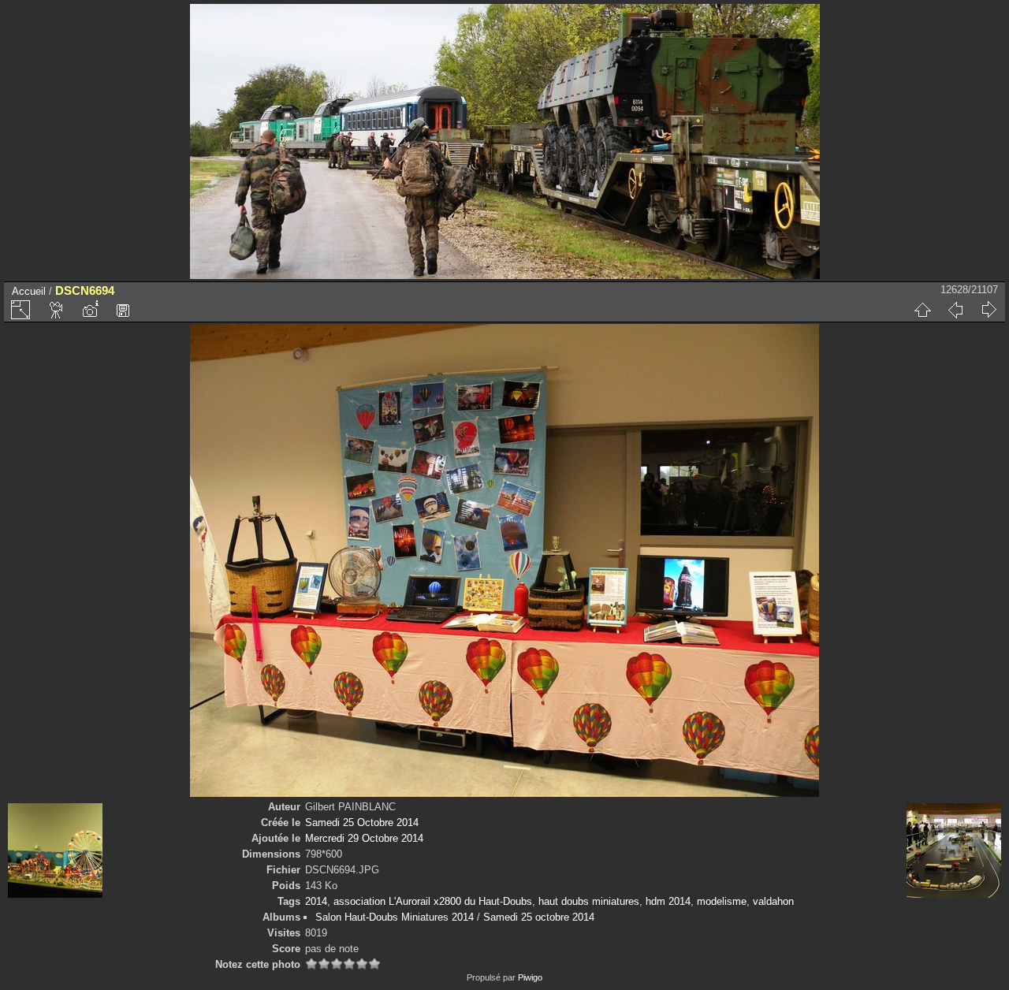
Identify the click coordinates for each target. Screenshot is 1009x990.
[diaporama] (56, 310)
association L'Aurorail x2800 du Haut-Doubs (432, 901)
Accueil (29, 291)
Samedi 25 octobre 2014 (538, 917)
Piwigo (530, 977)
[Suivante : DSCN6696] (988, 310)
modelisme (722, 901)
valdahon (773, 901)
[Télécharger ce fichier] (123, 310)
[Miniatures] (922, 310)
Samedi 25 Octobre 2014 (362, 822)
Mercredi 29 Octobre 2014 (364, 838)
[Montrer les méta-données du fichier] (89, 310)
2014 (316, 901)
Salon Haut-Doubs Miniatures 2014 (394, 917)
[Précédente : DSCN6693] (955, 310)
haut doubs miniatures (588, 901)
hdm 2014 (668, 901)
